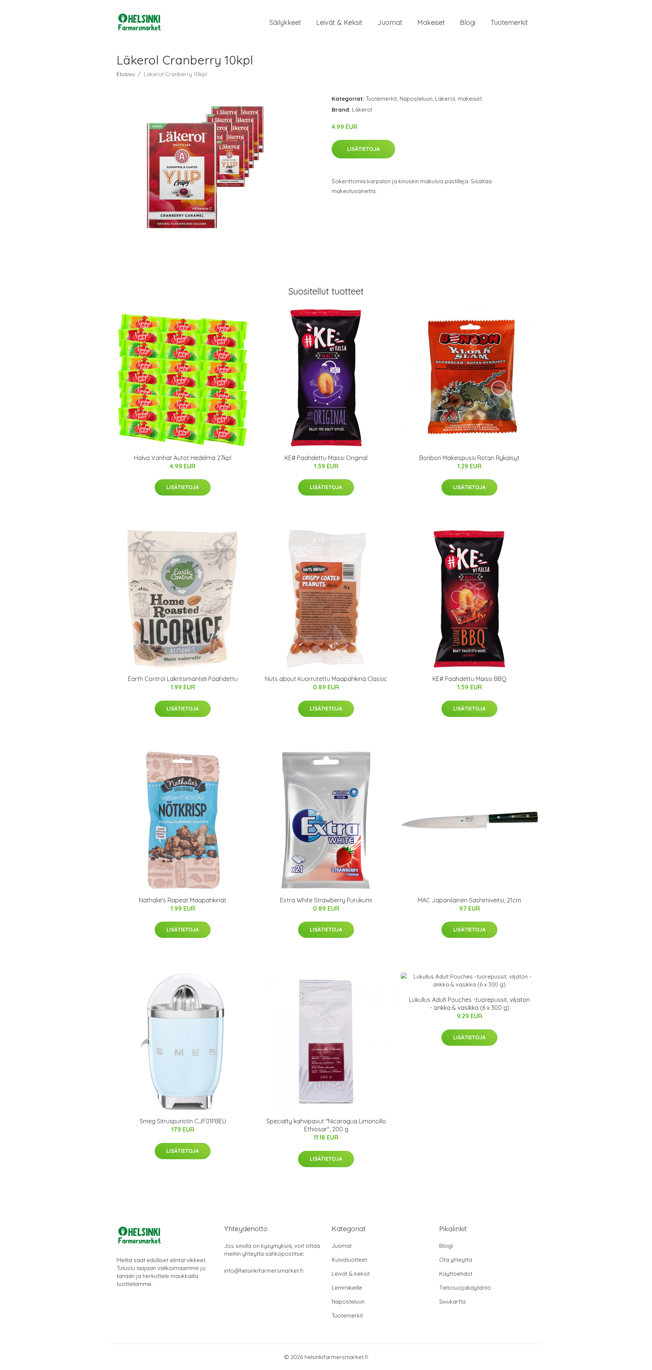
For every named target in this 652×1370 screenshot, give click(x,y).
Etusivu (126, 74)
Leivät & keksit (339, 22)
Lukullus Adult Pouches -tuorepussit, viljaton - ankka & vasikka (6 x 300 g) (469, 1003)
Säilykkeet (285, 22)
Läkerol (445, 98)
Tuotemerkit (509, 22)
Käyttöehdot (455, 1273)
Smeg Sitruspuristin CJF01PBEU (183, 1121)
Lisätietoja (363, 149)
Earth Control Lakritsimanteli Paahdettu (183, 679)
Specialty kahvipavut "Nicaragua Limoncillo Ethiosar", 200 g (326, 1125)
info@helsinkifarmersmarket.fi (263, 1270)
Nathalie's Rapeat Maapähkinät (182, 900)
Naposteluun (416, 98)
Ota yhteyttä (455, 1259)
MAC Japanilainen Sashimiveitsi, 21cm (469, 900)
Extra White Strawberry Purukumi (326, 900)
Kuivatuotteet (349, 1259)
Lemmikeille (347, 1287)
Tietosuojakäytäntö (465, 1287)
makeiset (470, 98)
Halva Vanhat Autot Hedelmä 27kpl (182, 458)
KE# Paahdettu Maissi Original (326, 458)
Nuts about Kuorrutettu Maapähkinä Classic (326, 679)
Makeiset (431, 22)
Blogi (467, 22)
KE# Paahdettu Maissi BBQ (469, 679)
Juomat (389, 22)
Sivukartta (452, 1301)
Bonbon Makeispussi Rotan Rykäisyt (469, 458)
